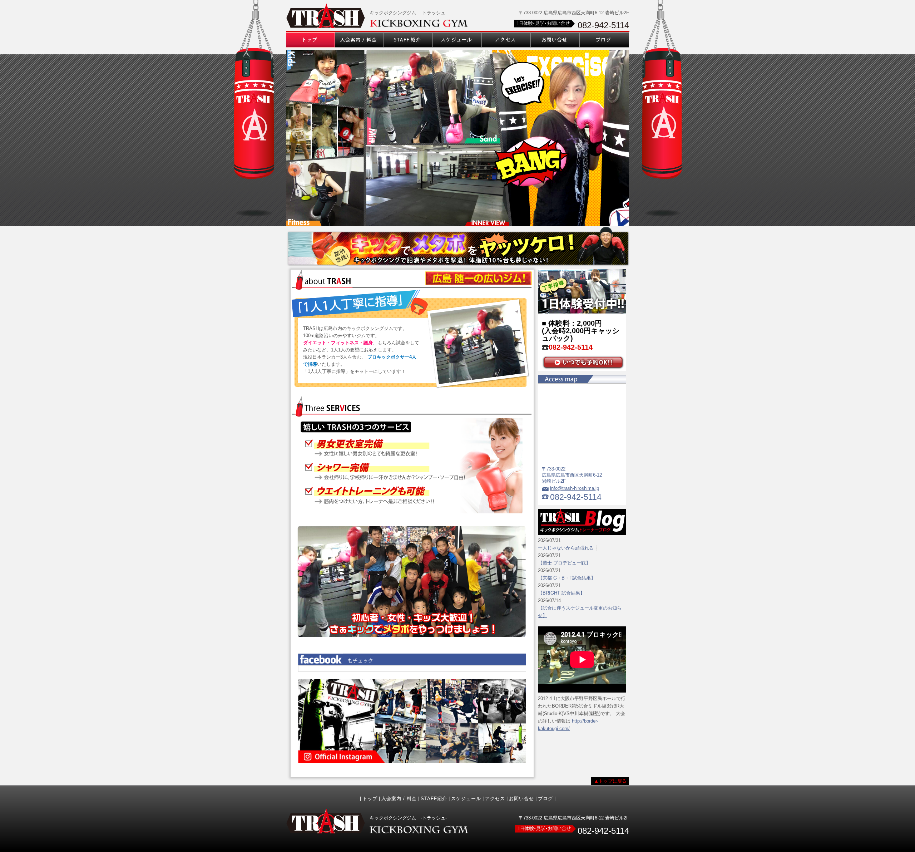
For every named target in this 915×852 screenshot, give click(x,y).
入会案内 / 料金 (399, 798)
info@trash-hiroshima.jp (574, 488)
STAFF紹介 (434, 798)
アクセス (495, 798)
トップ (369, 798)
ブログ (545, 798)
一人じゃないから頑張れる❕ (568, 548)
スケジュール (466, 798)
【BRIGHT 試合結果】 (561, 593)
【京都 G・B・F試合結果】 (566, 578)
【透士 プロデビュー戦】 (564, 563)
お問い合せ (521, 798)
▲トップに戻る (610, 781)
